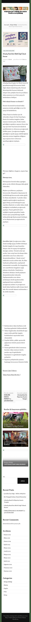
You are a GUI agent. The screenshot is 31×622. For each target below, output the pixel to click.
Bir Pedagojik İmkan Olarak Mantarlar (13, 426)
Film (5, 592)
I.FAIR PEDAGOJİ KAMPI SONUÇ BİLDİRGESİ (14, 464)
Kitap (5, 595)
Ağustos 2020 (8, 564)
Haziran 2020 (8, 571)
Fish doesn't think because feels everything (15, 12)
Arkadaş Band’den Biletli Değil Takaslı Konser (15, 506)
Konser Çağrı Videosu (10, 370)
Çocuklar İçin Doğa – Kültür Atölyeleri (15, 493)
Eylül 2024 (7, 544)
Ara (4, 477)
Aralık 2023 (7, 551)
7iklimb (10, 59)
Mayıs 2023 (7, 554)
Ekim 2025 (7, 538)
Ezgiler (6, 588)
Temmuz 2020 (8, 568)
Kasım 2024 (7, 541)
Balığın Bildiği (8, 50)
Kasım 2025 (7, 535)
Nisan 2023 (7, 558)
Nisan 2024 (7, 548)
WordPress (15, 619)
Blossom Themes (17, 617)
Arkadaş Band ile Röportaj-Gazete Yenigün (13, 501)
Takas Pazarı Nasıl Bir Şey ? (12, 374)
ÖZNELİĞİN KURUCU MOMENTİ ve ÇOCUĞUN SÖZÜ (14, 512)
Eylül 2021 (7, 561)
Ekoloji (6, 585)
